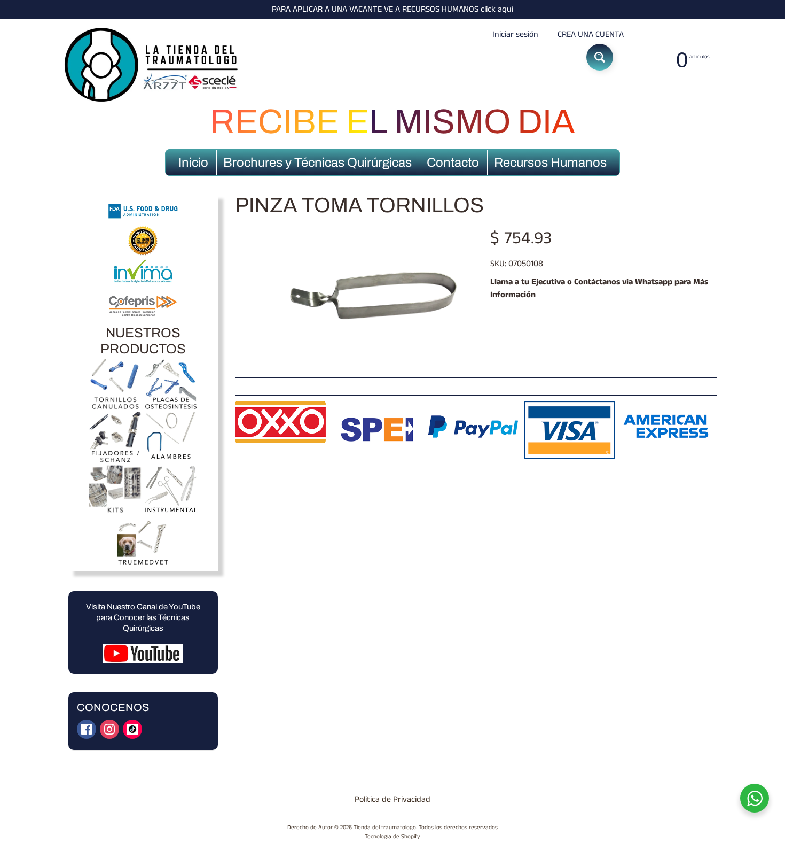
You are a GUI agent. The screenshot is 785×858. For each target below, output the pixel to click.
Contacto (453, 162)
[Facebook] (86, 729)
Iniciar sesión (515, 34)
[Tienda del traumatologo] (152, 65)
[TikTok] (132, 729)
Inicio (193, 162)
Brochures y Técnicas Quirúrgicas (317, 162)
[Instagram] (109, 729)
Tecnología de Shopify (392, 836)
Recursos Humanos (550, 162)
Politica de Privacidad (392, 799)
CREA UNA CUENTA (591, 34)
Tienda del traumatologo (385, 827)
